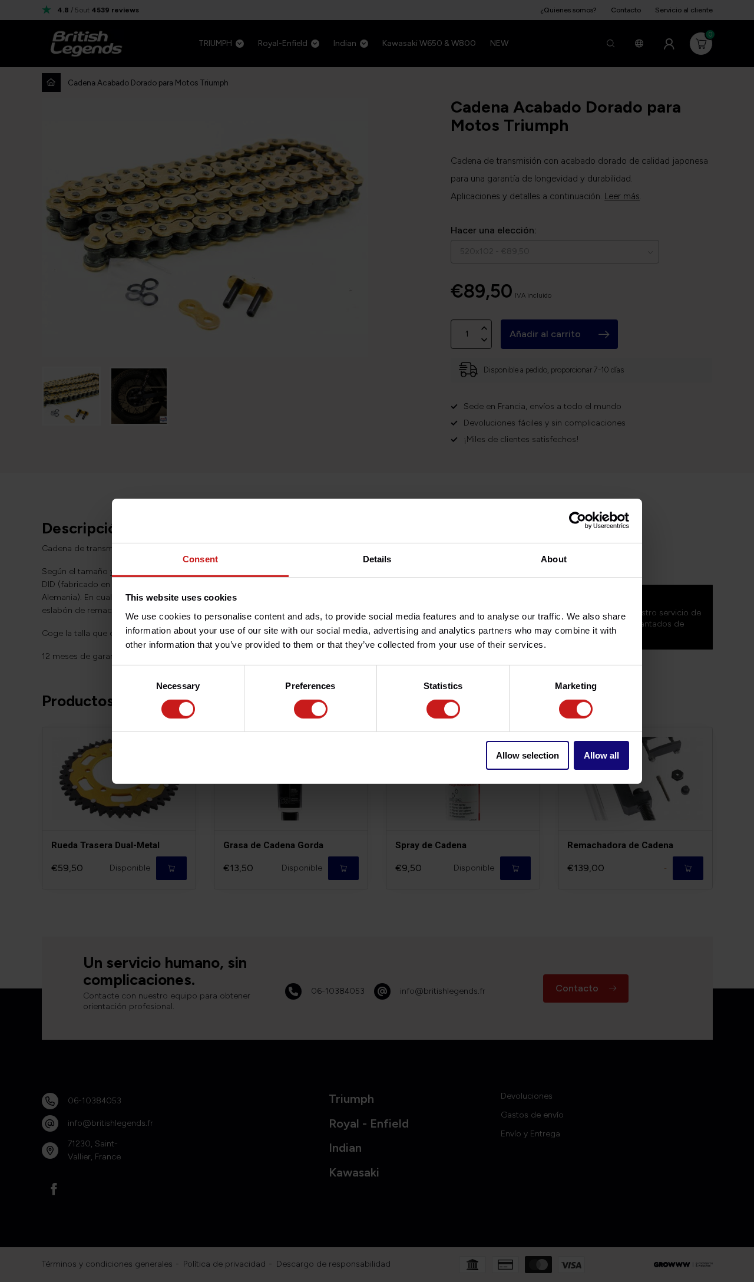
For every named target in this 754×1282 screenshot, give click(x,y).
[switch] (311, 709)
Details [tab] (377, 558)
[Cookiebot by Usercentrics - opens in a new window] (577, 520)
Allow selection (527, 755)
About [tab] (554, 558)
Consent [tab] (200, 558)
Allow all (601, 755)
